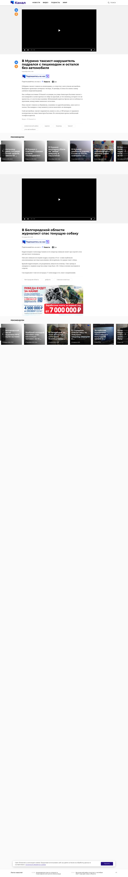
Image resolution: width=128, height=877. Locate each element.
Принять (107, 863)
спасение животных (63, 279)
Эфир (65, 2)
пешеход (59, 126)
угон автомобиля (29, 129)
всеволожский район (31, 126)
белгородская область (31, 279)
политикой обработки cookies (35, 864)
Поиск (113, 2)
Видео (45, 2)
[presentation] (2, 150)
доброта (47, 279)
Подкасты (55, 2)
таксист (70, 126)
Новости (36, 2)
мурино (47, 126)
